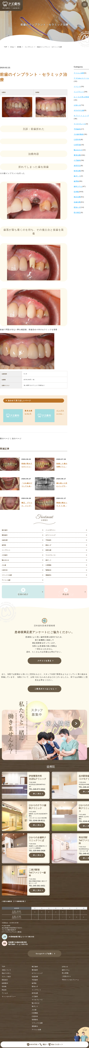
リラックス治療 (7, 575)
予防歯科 (48, 540)
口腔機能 (48, 565)
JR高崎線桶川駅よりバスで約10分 (21, 937)
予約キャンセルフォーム (70, 980)
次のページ (16, 438)
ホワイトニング (51, 535)
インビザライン (51, 530)
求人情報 (65, 973)
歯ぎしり (48, 560)
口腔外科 (5, 570)
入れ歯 (4, 565)
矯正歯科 (5, 530)
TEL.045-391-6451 (37, 886)
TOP (5, 47)
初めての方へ (56, 1044)
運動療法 (48, 575)
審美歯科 (5, 535)
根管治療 (48, 550)
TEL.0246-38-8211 (37, 820)
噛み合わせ (5, 560)
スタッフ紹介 (6, 976)
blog (12, 47)
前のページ (5, 438)
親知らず (48, 545)
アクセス (5, 993)
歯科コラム (66, 970)
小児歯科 (5, 555)
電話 (44, 1044)
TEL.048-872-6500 (37, 789)
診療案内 (5, 983)
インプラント (29, 47)
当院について (6, 970)
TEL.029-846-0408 (37, 851)
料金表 (4, 990)
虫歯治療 (5, 540)
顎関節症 (48, 570)
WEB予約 (33, 1044)
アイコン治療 (6, 580)
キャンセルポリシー (9, 996)
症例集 (19, 47)
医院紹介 (5, 980)
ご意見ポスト (66, 976)
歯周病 (4, 545)
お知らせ (65, 966)
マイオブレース (51, 555)
